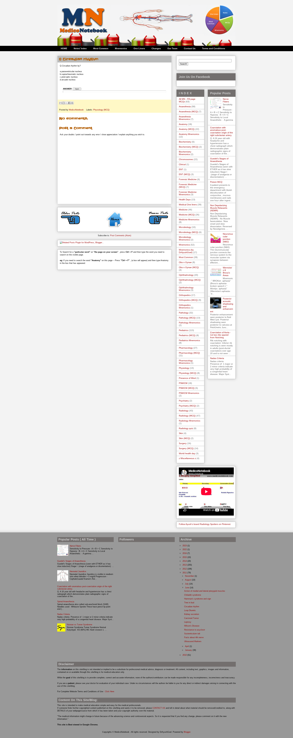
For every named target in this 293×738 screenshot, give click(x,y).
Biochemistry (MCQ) (188, 147)
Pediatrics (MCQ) (187, 335)
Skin (181, 433)
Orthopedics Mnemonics (185, 306)
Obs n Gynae (185, 262)
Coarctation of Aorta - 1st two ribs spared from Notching (220, 335)
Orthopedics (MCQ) (188, 300)
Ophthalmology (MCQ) (190, 280)
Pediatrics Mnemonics (189, 340)
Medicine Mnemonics (189, 219)
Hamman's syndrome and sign (197, 599)
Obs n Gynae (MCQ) (189, 267)
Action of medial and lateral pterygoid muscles (204, 591)
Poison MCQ (216, 182)
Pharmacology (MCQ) (189, 353)
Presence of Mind (187, 378)
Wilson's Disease (191, 626)
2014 (185, 561)
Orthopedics (185, 295)
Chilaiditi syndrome (192, 595)
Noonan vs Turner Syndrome (79, 624)
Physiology (184, 368)
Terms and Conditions (213, 48)
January (189, 650)
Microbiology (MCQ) (188, 232)
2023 (185, 545)
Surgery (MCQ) (186, 448)
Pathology (183, 312)
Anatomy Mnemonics (189, 134)
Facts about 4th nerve (194, 637)
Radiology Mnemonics (189, 420)
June (187, 587)
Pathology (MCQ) (187, 318)
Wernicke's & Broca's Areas (227, 271)
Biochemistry (185, 142)
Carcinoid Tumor (191, 618)
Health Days (185, 199)
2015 (185, 557)
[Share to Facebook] (69, 102)
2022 (185, 549)
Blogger (187, 732)
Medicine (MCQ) (187, 214)
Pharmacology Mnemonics (186, 361)
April (187, 646)
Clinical (182, 164)
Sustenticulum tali (192, 633)
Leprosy (187, 622)
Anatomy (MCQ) (187, 129)
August (188, 580)
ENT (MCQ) (184, 174)
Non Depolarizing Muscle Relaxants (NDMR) (218, 208)
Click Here (109, 691)
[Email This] (60, 102)
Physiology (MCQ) (101, 110)
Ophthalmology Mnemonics (186, 288)
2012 (185, 569)
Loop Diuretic (190, 610)
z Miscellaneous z (187, 458)
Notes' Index (80, 48)
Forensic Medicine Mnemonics (188, 193)
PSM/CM (183, 383)
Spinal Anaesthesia (65, 601)
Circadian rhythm (191, 606)
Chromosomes (186, 159)
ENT (181, 169)
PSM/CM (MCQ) (187, 388)
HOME (64, 48)
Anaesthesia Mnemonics (185, 117)
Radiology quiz (186, 428)
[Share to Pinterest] (72, 102)
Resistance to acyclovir (194, 630)
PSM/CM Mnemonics (189, 393)
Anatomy (183, 124)
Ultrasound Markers (192, 641)
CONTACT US (158, 708)
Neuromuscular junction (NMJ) (228, 238)
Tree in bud (189, 602)
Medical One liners (188, 204)
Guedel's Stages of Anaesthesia (219, 159)
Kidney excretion (191, 614)
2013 (185, 565)
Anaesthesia (185, 106)
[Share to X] (66, 102)
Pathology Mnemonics (189, 322)
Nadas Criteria (217, 358)
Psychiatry (184, 400)
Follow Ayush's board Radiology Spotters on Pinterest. (205, 524)
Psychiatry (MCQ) (187, 406)
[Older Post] (70, 225)
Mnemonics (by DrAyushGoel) (186, 251)
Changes (156, 48)
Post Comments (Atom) (120, 235)
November (190, 576)
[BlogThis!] (63, 102)
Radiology (183, 410)
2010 (185, 655)
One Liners (139, 48)
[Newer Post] (158, 225)
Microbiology (185, 227)
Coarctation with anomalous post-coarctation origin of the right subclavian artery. (221, 131)
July (187, 584)
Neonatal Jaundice (78, 571)
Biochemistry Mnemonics (185, 153)
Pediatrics (183, 330)
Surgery (182, 443)
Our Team (172, 48)
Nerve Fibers (226, 100)
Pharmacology (186, 348)
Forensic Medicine (188, 179)
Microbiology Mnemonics (185, 238)
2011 (185, 572)
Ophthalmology (186, 275)
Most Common (100, 48)
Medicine (183, 209)
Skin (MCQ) (184, 438)
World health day (187, 453)
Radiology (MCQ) (187, 415)
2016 (185, 553)
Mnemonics (121, 48)
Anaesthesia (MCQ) (188, 111)
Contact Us (189, 48)
